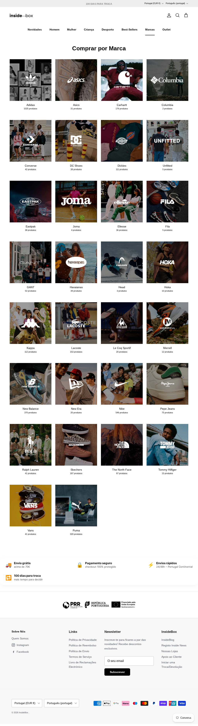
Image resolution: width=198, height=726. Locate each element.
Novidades (35, 29)
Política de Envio (79, 651)
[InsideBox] (21, 15)
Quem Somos (20, 638)
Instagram (23, 645)
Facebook (23, 651)
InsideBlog (167, 639)
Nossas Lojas (169, 651)
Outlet (166, 29)
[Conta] (168, 15)
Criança (89, 29)
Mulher (71, 29)
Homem (54, 29)
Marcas (150, 29)
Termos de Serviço (80, 656)
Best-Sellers (129, 29)
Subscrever (117, 672)
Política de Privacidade (83, 639)
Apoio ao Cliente (171, 656)
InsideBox (24, 712)
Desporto (108, 29)
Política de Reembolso (82, 645)
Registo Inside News (173, 645)
